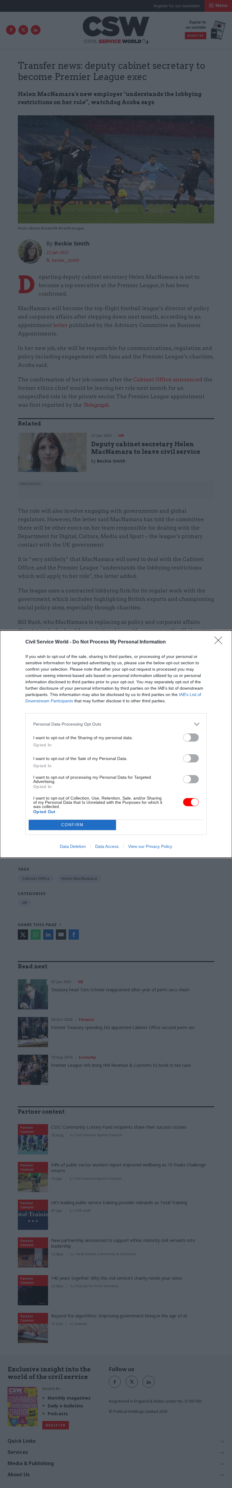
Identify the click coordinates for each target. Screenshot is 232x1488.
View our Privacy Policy (150, 846)
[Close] (220, 642)
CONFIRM (72, 825)
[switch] (191, 737)
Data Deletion (73, 846)
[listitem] (116, 724)
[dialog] (116, 744)
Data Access (107, 846)
